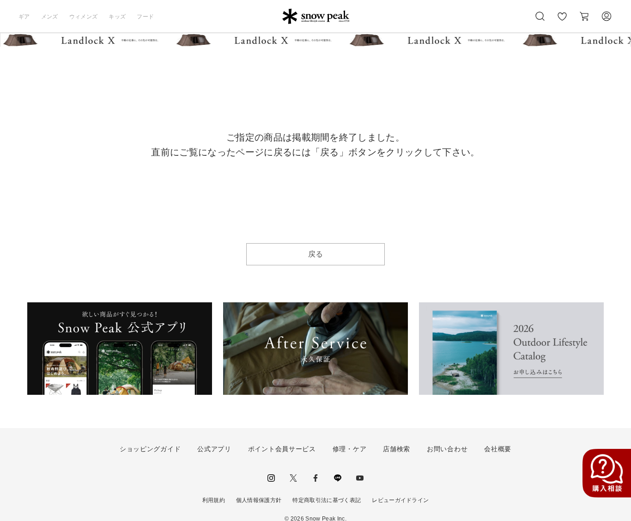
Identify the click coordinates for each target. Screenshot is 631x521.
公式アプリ (214, 449)
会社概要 (497, 449)
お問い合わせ (447, 449)
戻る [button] (315, 254)
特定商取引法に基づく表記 (326, 500)
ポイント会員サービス (282, 449)
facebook (315, 478)
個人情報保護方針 (259, 500)
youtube (359, 478)
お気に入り (562, 21)
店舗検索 (396, 449)
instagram (271, 478)
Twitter (293, 478)
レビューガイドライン (400, 500)
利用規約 (213, 500)
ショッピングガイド (150, 449)
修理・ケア (350, 449)
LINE (337, 478)
